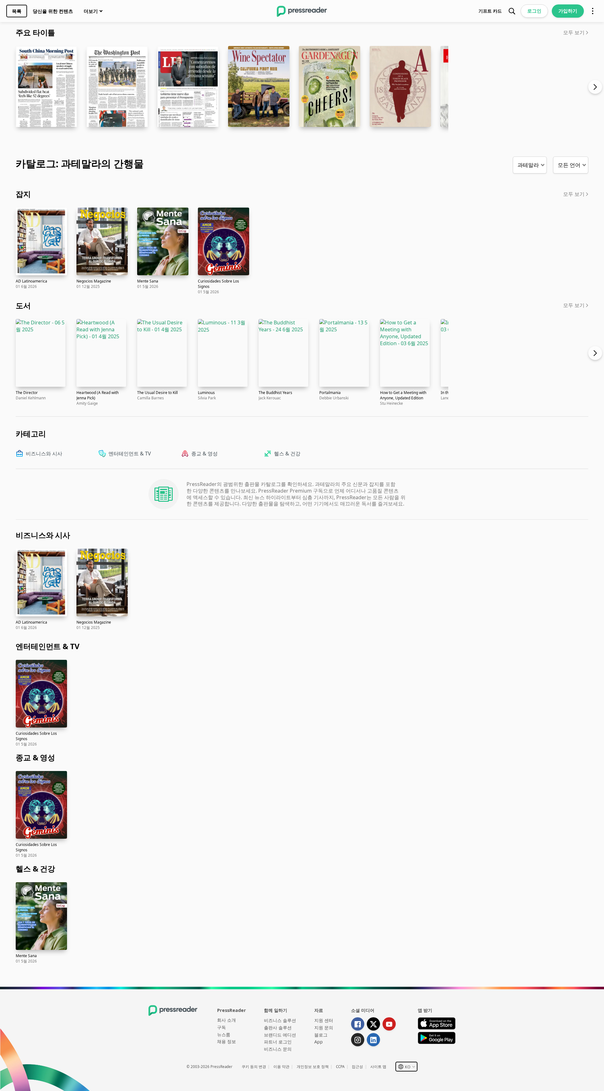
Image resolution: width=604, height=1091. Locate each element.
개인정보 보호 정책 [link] (313, 1066)
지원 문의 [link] (323, 1028)
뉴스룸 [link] (223, 1034)
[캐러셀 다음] (598, 94)
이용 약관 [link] (281, 1066)
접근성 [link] (357, 1066)
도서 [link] (23, 305)
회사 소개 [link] (226, 1020)
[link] (16, 11)
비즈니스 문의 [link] (278, 1049)
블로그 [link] (320, 1035)
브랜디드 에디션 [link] (280, 1035)
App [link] (318, 1042)
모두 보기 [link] (573, 32)
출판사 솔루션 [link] (278, 1028)
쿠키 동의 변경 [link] (254, 1066)
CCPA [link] (340, 1066)
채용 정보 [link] (226, 1041)
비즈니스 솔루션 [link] (280, 1020)
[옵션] (593, 11)
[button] (530, 165)
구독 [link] (221, 1027)
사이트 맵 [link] (378, 1066)
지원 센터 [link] (323, 1020)
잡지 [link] (23, 194)
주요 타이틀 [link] (35, 32)
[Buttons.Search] (512, 11)
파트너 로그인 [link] (278, 1042)
